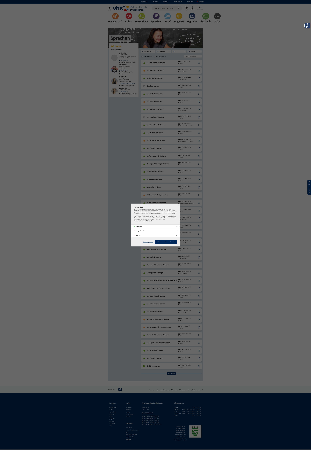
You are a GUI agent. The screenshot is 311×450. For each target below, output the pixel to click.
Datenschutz (149, 220)
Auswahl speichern (148, 242)
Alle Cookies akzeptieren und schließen (166, 242)
